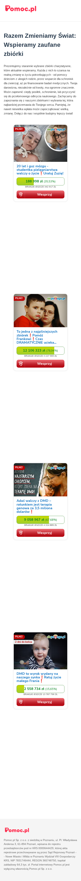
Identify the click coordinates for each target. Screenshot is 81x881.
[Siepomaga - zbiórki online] (40, 163)
